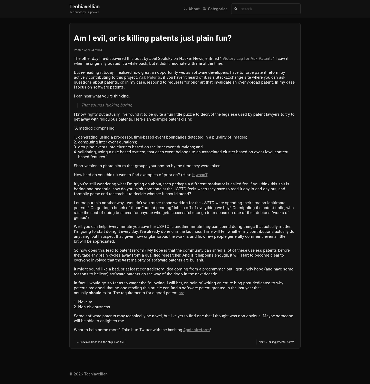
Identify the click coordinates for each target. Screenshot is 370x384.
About (193, 8)
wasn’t (201, 174)
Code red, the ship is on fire (100, 342)
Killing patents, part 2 (276, 342)
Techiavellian (84, 7)
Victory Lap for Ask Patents (247, 58)
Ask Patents (150, 77)
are (181, 292)
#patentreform (196, 329)
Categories (217, 8)
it (193, 174)
